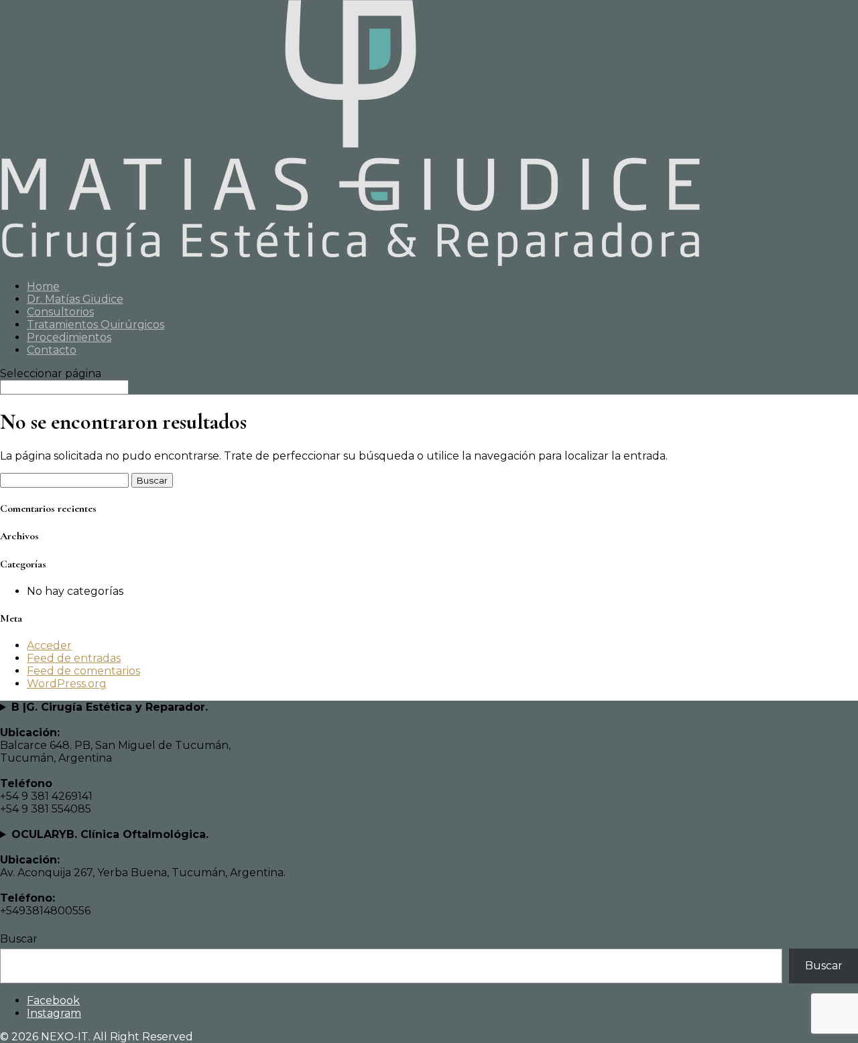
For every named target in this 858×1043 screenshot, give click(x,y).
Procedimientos (69, 337)
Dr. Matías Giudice (75, 299)
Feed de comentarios (83, 671)
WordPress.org (67, 683)
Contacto (51, 350)
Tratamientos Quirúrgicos (95, 324)
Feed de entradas (74, 658)
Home (43, 286)
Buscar (19, 938)
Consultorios (60, 311)
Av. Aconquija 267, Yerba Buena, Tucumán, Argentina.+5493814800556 (143, 872)
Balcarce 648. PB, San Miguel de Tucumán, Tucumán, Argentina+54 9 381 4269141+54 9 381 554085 (115, 758)
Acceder (49, 645)
